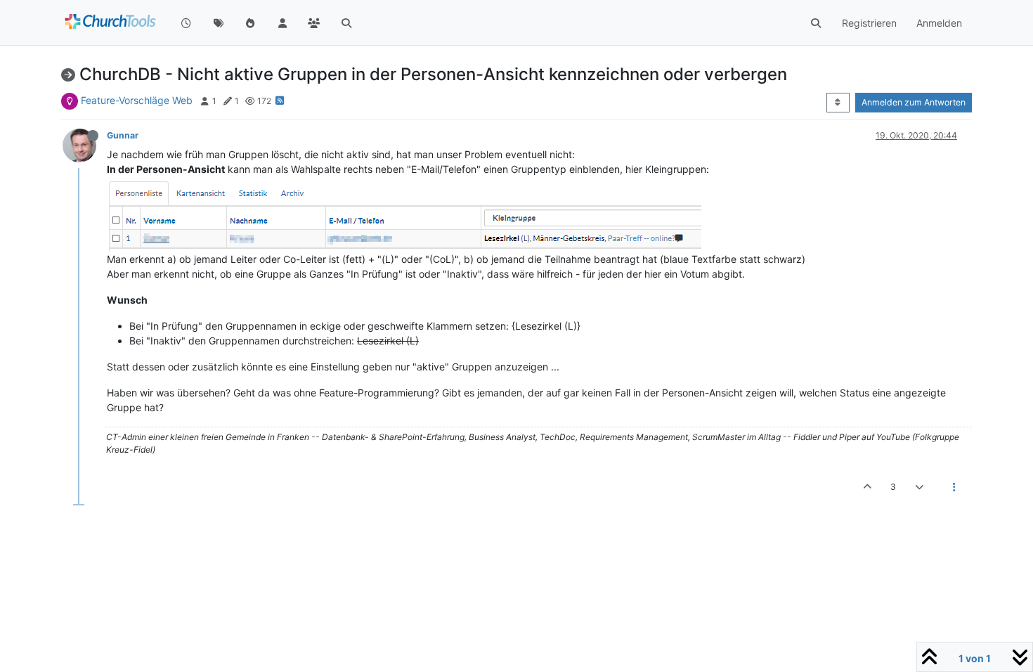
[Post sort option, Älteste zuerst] (838, 102)
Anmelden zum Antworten (914, 102)
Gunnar (122, 135)
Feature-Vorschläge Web (137, 100)
